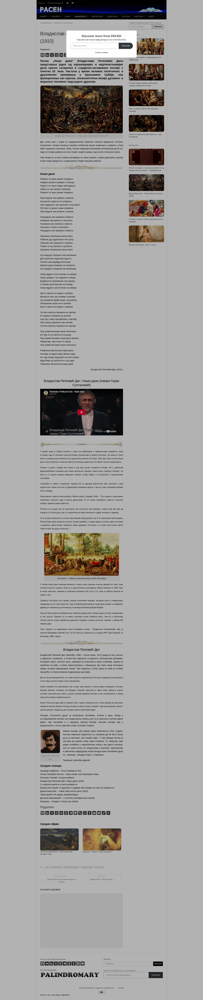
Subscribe (126, 46)
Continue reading (101, 52)
